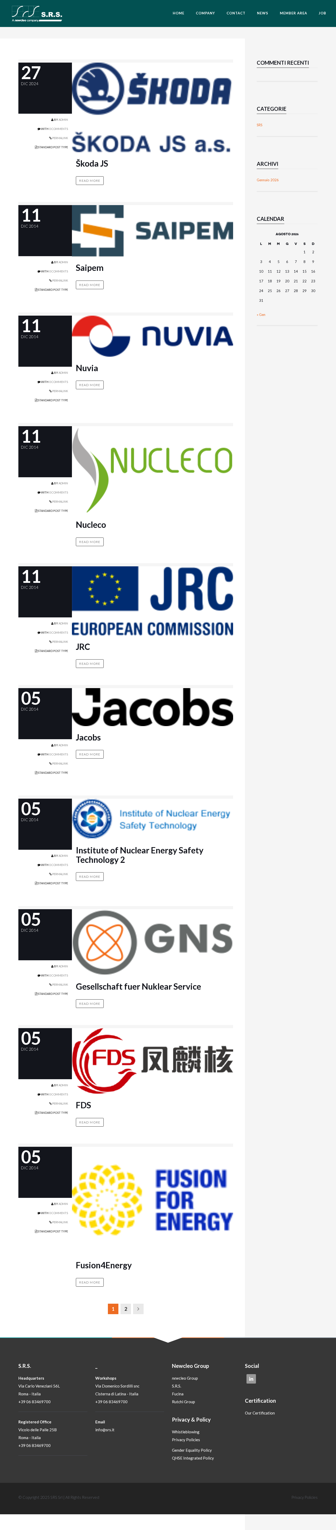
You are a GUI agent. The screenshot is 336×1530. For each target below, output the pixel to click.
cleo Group (185, 1378)
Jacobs (88, 737)
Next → (138, 1309)
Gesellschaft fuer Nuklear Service (138, 986)
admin (63, 119)
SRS (259, 125)
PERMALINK (60, 138)
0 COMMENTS (58, 128)
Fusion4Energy (104, 1265)
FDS (83, 1105)
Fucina (177, 1393)
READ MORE (89, 181)
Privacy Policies (186, 1439)
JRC (83, 646)
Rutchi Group (183, 1401)
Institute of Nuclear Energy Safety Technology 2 (139, 855)
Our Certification (260, 1413)
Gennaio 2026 (268, 180)
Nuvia (87, 368)
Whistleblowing (186, 1431)
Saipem (90, 267)
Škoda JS (92, 163)
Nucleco (91, 524)
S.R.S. (176, 1386)
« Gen (261, 314)
